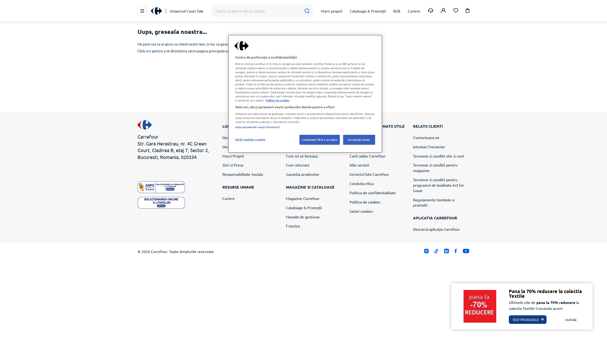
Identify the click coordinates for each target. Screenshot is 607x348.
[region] (305, 94)
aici (148, 51)
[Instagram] (426, 252)
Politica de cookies (365, 201)
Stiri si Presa (232, 165)
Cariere (228, 198)
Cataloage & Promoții (304, 207)
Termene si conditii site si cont (438, 156)
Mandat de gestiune (303, 216)
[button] (467, 11)
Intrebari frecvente (429, 146)
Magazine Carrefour (303, 198)
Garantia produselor (302, 174)
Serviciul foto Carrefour (369, 174)
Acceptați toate (359, 139)
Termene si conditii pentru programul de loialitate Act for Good (438, 185)
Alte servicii (359, 165)
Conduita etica (361, 183)
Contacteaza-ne (426, 137)
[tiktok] (436, 252)
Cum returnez (297, 165)
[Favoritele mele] (455, 11)
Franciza (293, 225)
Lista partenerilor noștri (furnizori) (257, 127)
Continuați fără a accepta (319, 139)
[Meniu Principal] (142, 11)
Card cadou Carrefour (367, 156)
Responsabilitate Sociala (242, 174)
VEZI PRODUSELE (526, 319)
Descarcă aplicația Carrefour (436, 229)
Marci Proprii (233, 156)
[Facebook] (456, 252)
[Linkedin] (446, 252)
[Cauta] (306, 11)
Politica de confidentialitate (372, 192)
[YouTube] (466, 252)
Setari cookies (361, 211)
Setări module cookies (250, 139)
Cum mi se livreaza (302, 156)
